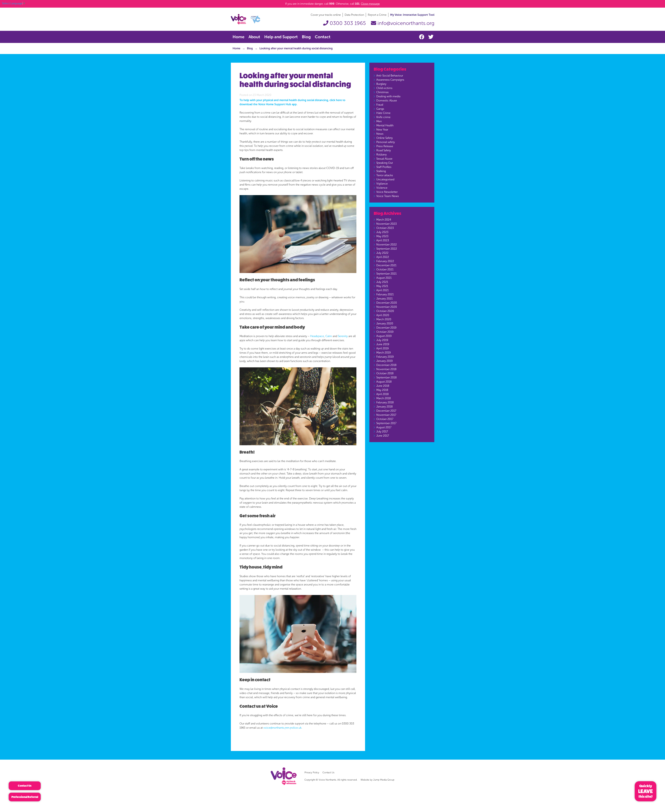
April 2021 (382, 290)
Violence (381, 187)
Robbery (381, 154)
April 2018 (382, 394)
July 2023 (382, 232)
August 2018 (384, 381)
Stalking (381, 171)
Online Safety (384, 138)
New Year (382, 129)
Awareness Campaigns (390, 79)
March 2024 (383, 219)
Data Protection (354, 14)
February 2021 (385, 294)
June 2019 (382, 344)
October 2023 (385, 228)
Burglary (381, 84)
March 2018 (383, 398)
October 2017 (384, 419)
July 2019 (382, 340)
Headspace (317, 336)
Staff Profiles (383, 167)
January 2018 (384, 406)
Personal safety (385, 142)
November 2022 (386, 244)
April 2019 (382, 348)
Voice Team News (387, 196)
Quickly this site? (645, 791)
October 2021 (384, 269)
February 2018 (385, 402)
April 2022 (382, 257)
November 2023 (386, 223)
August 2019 (384, 336)
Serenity (343, 336)
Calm (328, 336)
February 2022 (385, 261)
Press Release (384, 146)
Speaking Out (384, 162)
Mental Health (384, 125)
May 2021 (382, 286)
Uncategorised (385, 179)
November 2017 (386, 415)
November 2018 (386, 369)
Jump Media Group (383, 779)
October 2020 (385, 311)
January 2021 (384, 298)
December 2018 (386, 365)
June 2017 (382, 435)
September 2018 (386, 377)
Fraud (379, 104)
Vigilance (382, 183)
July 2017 (382, 431)
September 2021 (386, 273)
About (254, 36)
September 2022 (386, 248)
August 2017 (383, 427)
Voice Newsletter (387, 192)
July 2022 (382, 252)
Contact (322, 36)
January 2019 (384, 361)
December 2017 (386, 410)
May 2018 (382, 390)
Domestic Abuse (386, 100)
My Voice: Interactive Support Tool (412, 14)
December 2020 (386, 302)
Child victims (384, 88)
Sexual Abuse (384, 158)
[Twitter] (430, 37)
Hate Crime (383, 113)
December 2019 (386, 327)
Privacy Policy (311, 772)
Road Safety (383, 150)
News (379, 133)
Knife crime (383, 117)
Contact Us (328, 772)
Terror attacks (384, 175)
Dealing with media (388, 96)
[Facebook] (422, 37)
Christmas (382, 92)
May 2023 (382, 236)
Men (379, 121)
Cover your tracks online (326, 14)
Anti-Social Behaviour (389, 75)
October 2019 (384, 331)
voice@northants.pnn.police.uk (282, 727)
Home (238, 36)
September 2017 (386, 423)
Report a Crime (377, 14)
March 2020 (383, 319)
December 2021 (386, 265)
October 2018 (384, 373)
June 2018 (382, 385)
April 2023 (382, 240)
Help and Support (281, 36)
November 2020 (386, 306)
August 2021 (384, 277)
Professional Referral (24, 797)
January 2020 (384, 323)
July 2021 (382, 282)
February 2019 (385, 356)
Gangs (380, 108)
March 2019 (383, 352)
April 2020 (382, 315)
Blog (306, 36)
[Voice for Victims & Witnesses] (245, 19)
